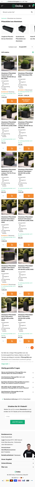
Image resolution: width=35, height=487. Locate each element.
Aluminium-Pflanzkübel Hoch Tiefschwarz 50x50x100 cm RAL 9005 (25, 317)
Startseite (3, 18)
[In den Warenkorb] (12, 101)
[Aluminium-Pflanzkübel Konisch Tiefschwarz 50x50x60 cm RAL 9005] (9, 112)
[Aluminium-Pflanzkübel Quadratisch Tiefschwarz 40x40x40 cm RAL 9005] (26, 112)
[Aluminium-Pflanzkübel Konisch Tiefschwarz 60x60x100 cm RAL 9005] (9, 207)
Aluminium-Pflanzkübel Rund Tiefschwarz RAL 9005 (25, 75)
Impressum (17, 455)
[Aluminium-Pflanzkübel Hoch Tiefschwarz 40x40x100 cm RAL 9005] (9, 305)
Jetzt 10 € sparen (17, 422)
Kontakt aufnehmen (7, 455)
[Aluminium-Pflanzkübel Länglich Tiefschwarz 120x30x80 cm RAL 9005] (9, 256)
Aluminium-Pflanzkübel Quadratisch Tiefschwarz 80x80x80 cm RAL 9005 (8, 75)
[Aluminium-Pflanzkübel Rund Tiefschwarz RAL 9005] (26, 63)
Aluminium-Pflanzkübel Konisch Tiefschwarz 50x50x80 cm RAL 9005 (25, 218)
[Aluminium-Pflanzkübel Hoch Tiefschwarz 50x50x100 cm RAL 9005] (26, 305)
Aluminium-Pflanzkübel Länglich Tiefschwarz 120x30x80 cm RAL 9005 (8, 268)
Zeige (4, 364)
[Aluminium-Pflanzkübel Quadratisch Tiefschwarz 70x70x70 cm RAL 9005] (9, 159)
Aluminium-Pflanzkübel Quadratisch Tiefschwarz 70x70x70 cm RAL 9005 (8, 172)
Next (32, 347)
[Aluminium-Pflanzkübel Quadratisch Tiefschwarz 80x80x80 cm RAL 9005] (9, 63)
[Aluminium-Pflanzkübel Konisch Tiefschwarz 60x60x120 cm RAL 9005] (26, 159)
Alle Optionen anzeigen (26, 100)
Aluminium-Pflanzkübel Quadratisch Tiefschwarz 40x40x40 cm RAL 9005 (25, 124)
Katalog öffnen (2, 6)
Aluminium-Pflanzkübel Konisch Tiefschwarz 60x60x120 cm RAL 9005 (25, 172)
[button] (2, 1)
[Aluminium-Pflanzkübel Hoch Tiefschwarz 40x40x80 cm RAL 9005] (26, 256)
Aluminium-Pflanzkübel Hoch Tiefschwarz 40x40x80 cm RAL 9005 (25, 267)
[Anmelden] (29, 6)
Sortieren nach (13, 47)
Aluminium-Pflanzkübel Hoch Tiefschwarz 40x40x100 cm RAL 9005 (8, 317)
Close (17, 459)
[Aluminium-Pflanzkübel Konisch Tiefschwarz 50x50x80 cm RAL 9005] (26, 207)
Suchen (32, 12)
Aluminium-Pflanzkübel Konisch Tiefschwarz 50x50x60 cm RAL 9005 (8, 123)
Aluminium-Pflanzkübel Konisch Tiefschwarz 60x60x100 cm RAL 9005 (8, 219)
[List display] (33, 52)
